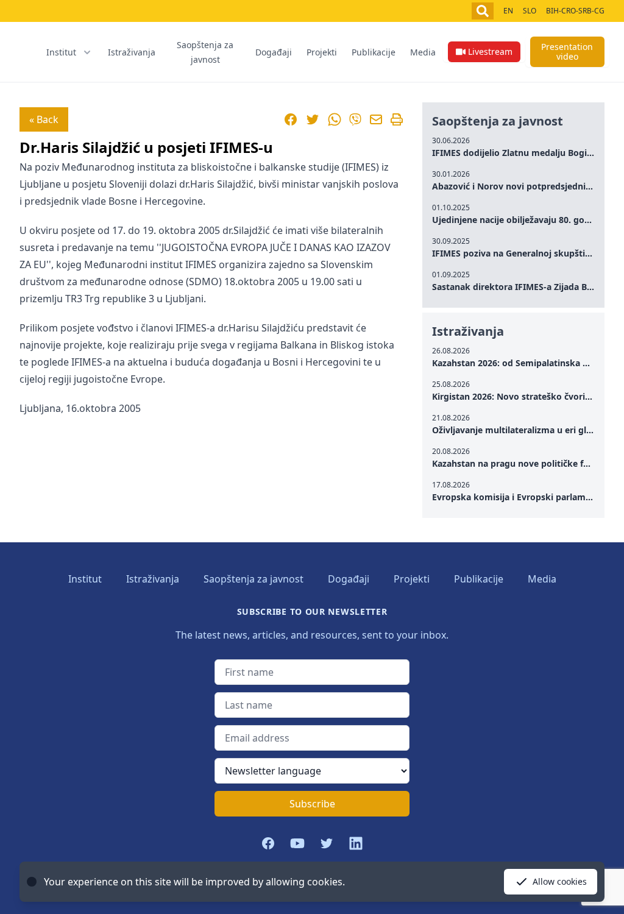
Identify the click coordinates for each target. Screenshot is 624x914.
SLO (529, 10)
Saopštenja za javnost (205, 52)
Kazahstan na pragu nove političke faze (514, 463)
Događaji (273, 52)
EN (508, 10)
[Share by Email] (376, 119)
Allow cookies (560, 881)
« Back (43, 119)
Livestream (490, 51)
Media (423, 52)
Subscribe (312, 803)
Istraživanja (131, 52)
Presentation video (567, 51)
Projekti (322, 52)
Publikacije (373, 52)
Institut (85, 579)
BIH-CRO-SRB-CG (575, 10)
